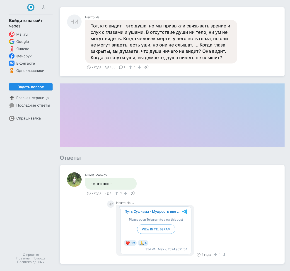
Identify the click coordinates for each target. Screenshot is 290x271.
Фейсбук (24, 56)
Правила (23, 258)
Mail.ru (22, 34)
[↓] (139, 67)
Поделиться (146, 66)
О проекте (31, 254)
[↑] (131, 67)
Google (22, 41)
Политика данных (30, 262)
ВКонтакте (25, 63)
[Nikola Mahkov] (76, 179)
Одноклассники (30, 70)
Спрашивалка (28, 118)
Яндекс (22, 48)
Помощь (38, 258)
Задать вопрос (31, 87)
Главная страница (32, 97)
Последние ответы (33, 105)
